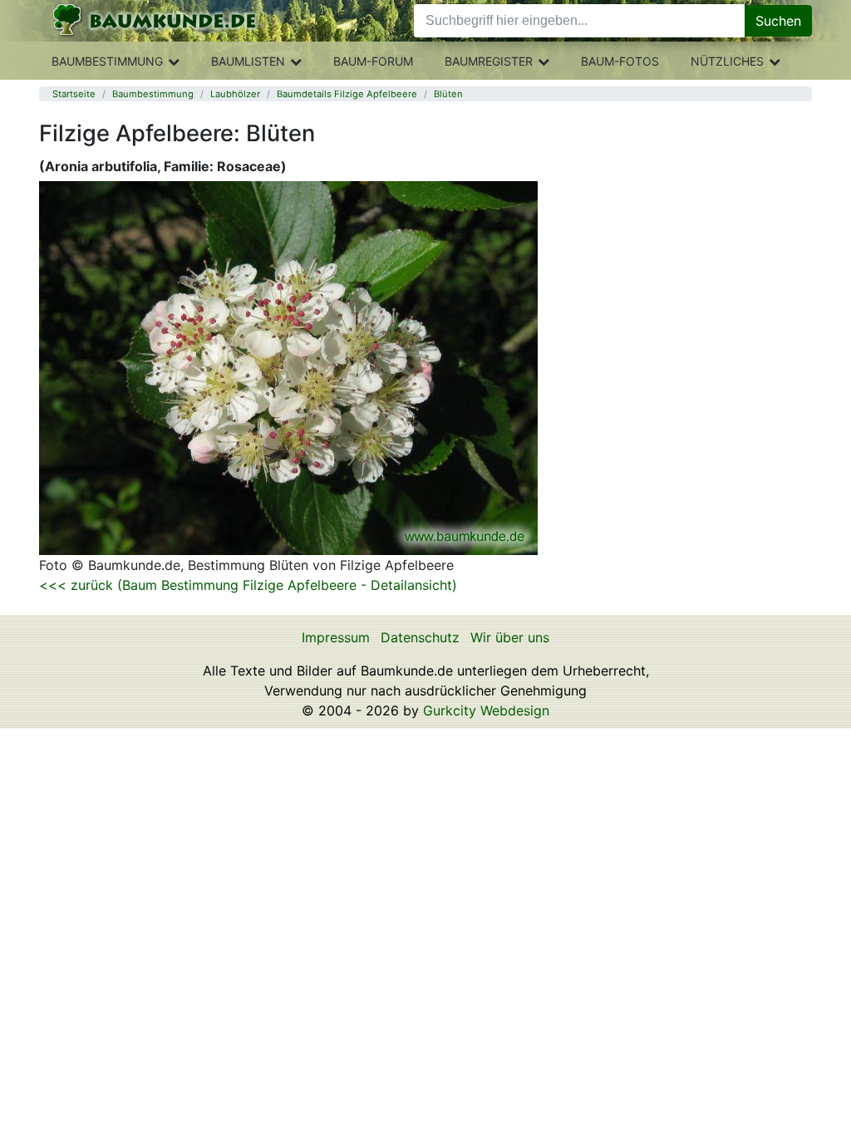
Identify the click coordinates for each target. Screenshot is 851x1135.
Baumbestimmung (107, 61)
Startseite (74, 94)
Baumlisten (248, 61)
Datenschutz (420, 637)
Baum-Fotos (620, 61)
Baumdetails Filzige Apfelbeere (347, 94)
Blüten (448, 94)
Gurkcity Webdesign (486, 710)
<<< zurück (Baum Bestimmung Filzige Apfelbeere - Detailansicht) (248, 585)
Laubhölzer (235, 94)
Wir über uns (509, 637)
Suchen (778, 20)
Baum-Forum (373, 61)
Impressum (336, 637)
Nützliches (727, 61)
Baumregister (489, 61)
